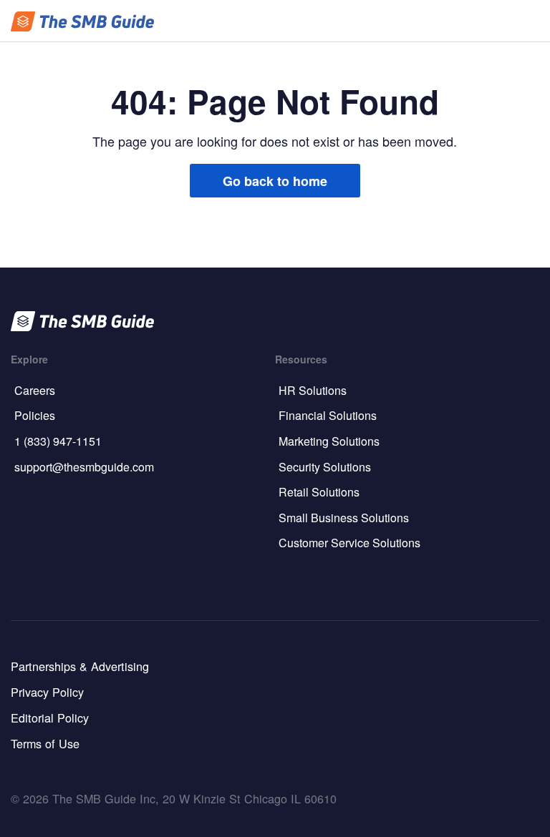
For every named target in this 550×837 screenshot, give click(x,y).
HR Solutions (313, 390)
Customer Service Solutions (349, 542)
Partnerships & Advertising (80, 666)
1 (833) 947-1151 (58, 441)
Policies (34, 415)
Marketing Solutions (329, 441)
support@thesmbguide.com (84, 467)
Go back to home (275, 181)
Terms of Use (45, 743)
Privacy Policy (47, 691)
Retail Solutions (319, 492)
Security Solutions (325, 467)
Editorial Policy (50, 717)
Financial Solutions (328, 415)
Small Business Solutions (344, 517)
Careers (34, 390)
